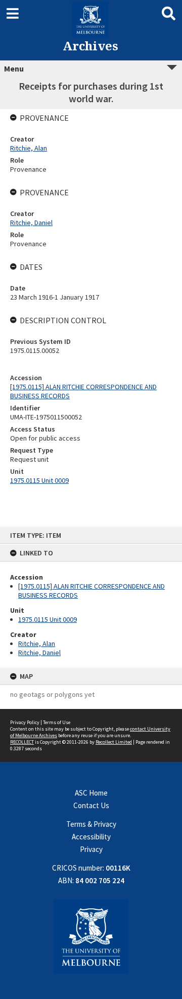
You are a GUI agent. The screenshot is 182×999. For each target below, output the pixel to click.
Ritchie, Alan (36, 643)
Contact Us (91, 805)
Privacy (91, 849)
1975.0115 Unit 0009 (47, 619)
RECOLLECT (22, 742)
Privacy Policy (24, 722)
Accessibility (91, 836)
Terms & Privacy (91, 824)
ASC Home (91, 793)
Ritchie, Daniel (39, 652)
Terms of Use (56, 722)
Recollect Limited (114, 742)
